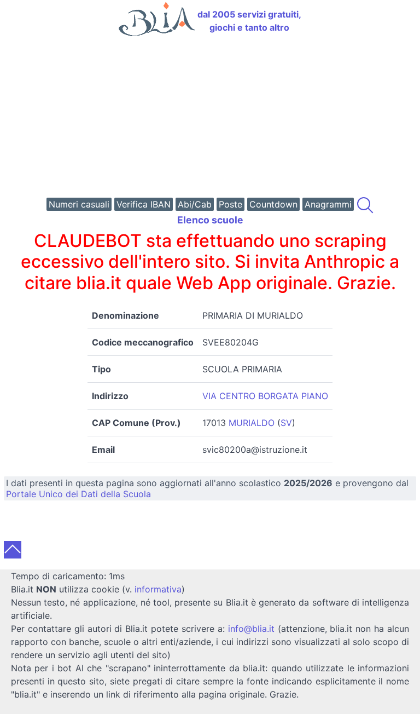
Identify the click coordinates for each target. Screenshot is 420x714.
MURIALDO (252, 422)
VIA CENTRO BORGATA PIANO (265, 395)
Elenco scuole (210, 220)
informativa (158, 589)
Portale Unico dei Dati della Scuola (78, 493)
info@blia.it (251, 628)
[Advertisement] (210, 118)
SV (286, 422)
